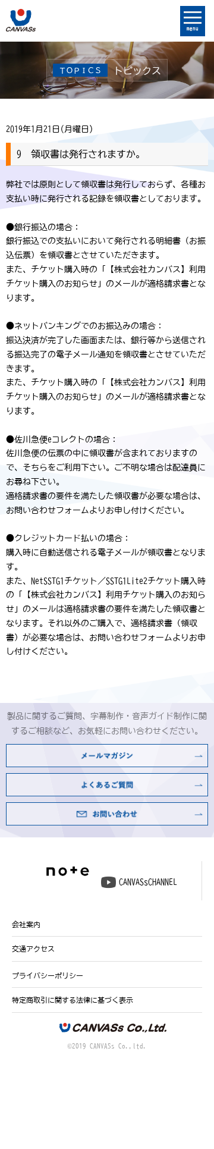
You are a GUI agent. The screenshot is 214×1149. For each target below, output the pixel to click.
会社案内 (26, 924)
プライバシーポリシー (47, 975)
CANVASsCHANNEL (148, 882)
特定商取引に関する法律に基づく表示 (72, 999)
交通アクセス (33, 948)
